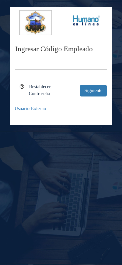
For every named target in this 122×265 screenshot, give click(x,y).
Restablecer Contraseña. (40, 90)
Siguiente (93, 90)
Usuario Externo (30, 108)
